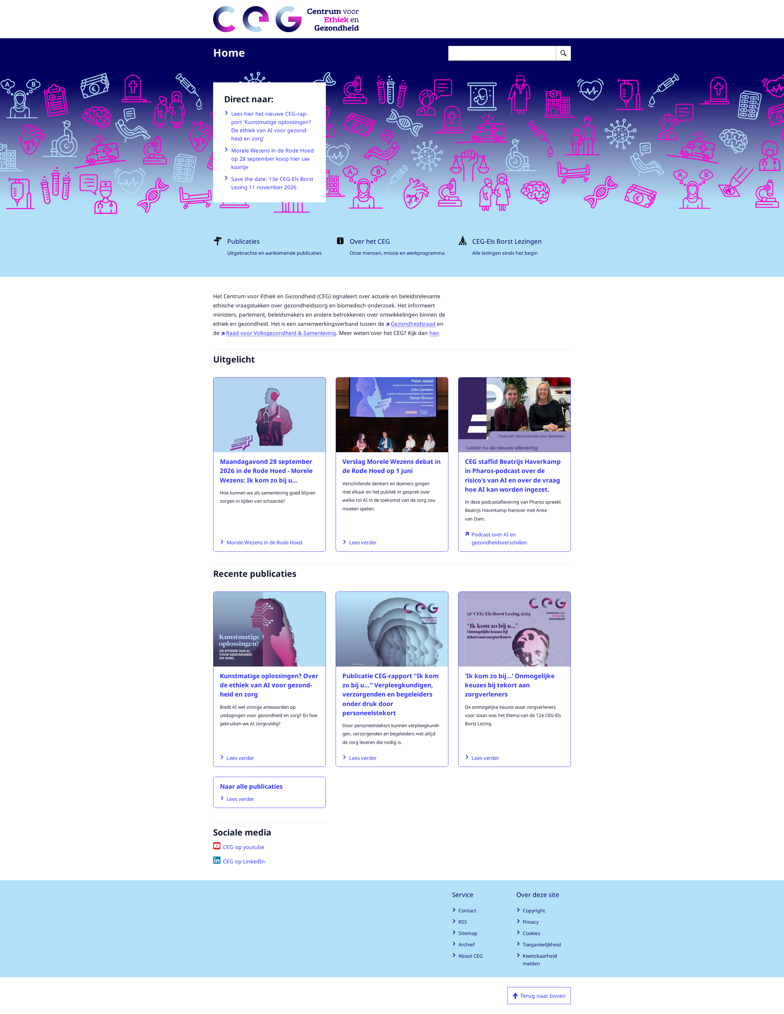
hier (433, 332)
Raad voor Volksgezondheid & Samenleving (281, 332)
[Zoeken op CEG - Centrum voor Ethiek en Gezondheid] (563, 53)
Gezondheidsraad (413, 323)
